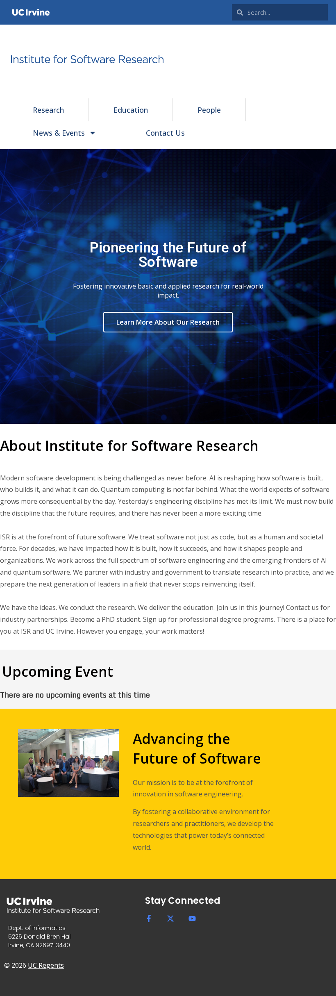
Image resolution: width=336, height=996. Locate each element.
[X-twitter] (170, 918)
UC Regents (46, 965)
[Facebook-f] (148, 918)
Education (131, 110)
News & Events (59, 133)
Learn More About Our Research (168, 322)
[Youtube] (192, 918)
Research (48, 110)
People (209, 110)
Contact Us (165, 133)
